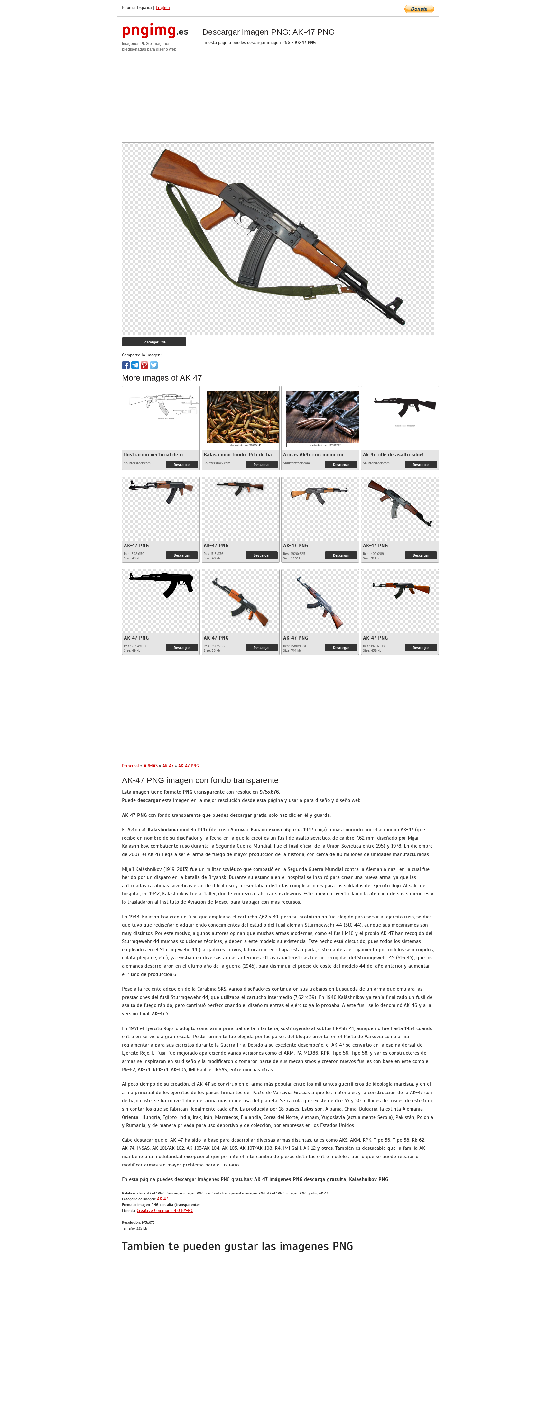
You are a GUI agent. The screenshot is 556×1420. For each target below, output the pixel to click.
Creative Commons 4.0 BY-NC (165, 1210)
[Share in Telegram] (135, 365)
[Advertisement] (278, 97)
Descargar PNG (154, 342)
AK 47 (162, 1199)
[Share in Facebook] (126, 365)
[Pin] (144, 365)
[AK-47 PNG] (161, 490)
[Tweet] (154, 365)
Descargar (182, 464)
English (163, 7)
